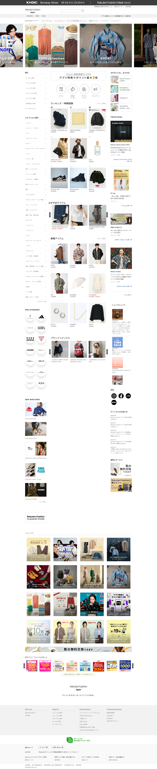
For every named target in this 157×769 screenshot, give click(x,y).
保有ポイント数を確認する (116, 757)
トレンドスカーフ (59, 21)
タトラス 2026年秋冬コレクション (77, 21)
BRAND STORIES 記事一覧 (124, 286)
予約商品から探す (31, 103)
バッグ (27, 153)
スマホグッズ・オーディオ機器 (35, 276)
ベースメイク (29, 225)
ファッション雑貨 (31, 174)
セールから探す (30, 78)
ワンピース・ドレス (31, 138)
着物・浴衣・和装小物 (32, 215)
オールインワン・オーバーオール (35, 148)
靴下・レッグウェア (31, 169)
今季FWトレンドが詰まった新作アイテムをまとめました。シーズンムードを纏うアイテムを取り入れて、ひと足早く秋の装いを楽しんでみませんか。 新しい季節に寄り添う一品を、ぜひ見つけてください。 (121, 328)
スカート (28, 143)
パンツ (27, 133)
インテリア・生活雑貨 (32, 271)
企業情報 (27, 765)
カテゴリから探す (31, 98)
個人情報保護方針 (37, 765)
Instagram (110, 718)
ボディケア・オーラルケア (33, 240)
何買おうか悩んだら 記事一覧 (123, 240)
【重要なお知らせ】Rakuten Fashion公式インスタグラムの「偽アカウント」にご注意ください (121, 451)
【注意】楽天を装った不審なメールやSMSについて (78, 674)
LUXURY (27, 715)
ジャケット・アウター (32, 128)
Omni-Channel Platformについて (89, 730)
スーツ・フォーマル (31, 205)
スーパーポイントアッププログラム (90, 713)
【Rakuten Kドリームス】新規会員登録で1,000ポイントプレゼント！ (58, 752)
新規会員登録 (110, 713)
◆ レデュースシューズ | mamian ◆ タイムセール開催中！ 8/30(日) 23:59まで (121, 352)
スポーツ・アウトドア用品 (33, 281)
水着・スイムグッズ (31, 210)
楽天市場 (128, 6)
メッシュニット (115, 21)
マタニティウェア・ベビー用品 (35, 200)
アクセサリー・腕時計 (32, 179)
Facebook (110, 715)
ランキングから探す (31, 93)
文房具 (27, 286)
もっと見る (43, 502)
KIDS (44, 16)
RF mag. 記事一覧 (127, 206)
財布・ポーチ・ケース (32, 184)
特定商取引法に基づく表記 (87, 727)
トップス (28, 123)
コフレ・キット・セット (33, 261)
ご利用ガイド (83, 718)
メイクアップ (29, 230)
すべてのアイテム (31, 108)
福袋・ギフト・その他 (32, 297)
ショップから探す (31, 88)
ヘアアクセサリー (31, 194)
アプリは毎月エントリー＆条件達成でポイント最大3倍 (115, 16)
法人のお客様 (83, 724)
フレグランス (29, 251)
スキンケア (29, 220)
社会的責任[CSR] (69, 765)
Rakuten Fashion (41, 11)
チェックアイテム (47, 21)
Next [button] (132, 45)
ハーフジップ (104, 21)
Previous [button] (25, 45)
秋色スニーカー (93, 21)
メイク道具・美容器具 (32, 256)
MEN (37, 16)
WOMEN (30, 16)
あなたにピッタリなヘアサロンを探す (36, 757)
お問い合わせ (83, 721)
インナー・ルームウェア (33, 164)
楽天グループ (118, 6)
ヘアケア (28, 246)
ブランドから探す (31, 83)
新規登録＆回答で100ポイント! (103, 6)
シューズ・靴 (29, 159)
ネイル (27, 235)
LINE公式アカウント (113, 721)
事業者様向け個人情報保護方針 (53, 765)
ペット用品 (29, 292)
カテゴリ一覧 (42, 301)
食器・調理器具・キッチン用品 (35, 266)
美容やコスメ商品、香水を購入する (65, 757)
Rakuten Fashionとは (86, 715)
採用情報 (78, 765)
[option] (51, 45)
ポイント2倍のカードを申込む (90, 757)
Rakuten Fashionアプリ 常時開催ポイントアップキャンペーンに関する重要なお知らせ (121, 434)
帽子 (27, 189)
